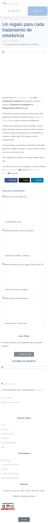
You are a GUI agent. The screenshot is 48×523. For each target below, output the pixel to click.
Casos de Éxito (7, 434)
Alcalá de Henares (11, 170)
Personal (5, 438)
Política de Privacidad (10, 402)
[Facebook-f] (4, 410)
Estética (4, 469)
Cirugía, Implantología (10, 474)
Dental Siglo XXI (23, 98)
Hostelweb (38, 390)
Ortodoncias (6, 460)
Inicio (3, 425)
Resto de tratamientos (10, 478)
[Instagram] (10, 410)
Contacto (5, 429)
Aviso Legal (6, 398)
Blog (3, 447)
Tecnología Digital (8, 443)
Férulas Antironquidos (10, 465)
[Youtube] (17, 410)
